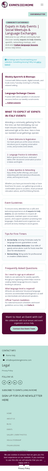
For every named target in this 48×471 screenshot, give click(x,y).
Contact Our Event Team (24, 328)
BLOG (9, 424)
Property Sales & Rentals (17, 451)
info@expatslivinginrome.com (18, 360)
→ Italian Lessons (13, 103)
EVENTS (9, 429)
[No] (44, 461)
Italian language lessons (26, 45)
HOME (9, 413)
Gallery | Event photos (17, 435)
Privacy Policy (7, 370)
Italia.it (30, 305)
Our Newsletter (37, 14)
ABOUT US (11, 419)
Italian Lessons (13, 445)
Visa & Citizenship (14, 440)
